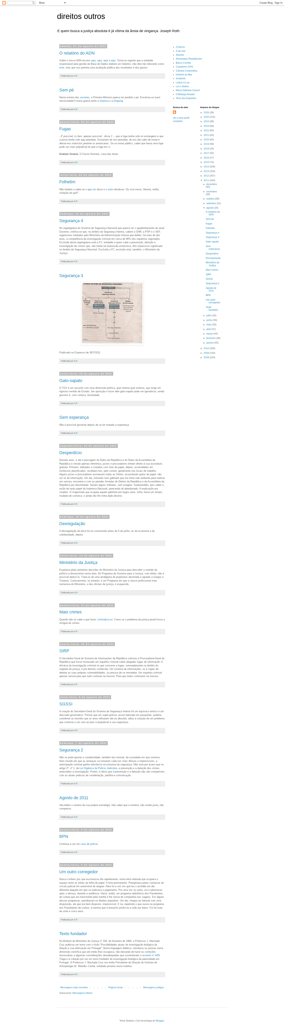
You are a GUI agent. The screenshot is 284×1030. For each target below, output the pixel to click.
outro (110, 189)
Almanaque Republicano (189, 58)
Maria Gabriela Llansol (188, 90)
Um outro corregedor (78, 871)
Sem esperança (74, 417)
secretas (84, 97)
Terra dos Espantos (186, 98)
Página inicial (115, 987)
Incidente (180, 78)
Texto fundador (73, 933)
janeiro (210, 342)
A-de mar (180, 51)
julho (209, 315)
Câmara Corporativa (186, 70)
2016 (207, 157)
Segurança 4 (71, 220)
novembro (211, 191)
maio (209, 324)
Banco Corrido (183, 62)
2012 (207, 175)
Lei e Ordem (182, 86)
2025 (207, 117)
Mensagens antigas (153, 987)
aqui (93, 60)
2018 (207, 148)
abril (209, 329)
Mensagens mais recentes (74, 987)
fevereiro (211, 338)
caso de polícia (89, 843)
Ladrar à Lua (182, 82)
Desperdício (70, 452)
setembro (211, 203)
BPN (63, 836)
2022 (207, 130)
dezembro (211, 184)
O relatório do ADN (77, 53)
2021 (207, 135)
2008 (207, 357)
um (94, 189)
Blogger (160, 1020)
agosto (210, 207)
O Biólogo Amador (185, 94)
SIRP (64, 650)
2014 (207, 166)
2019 (207, 144)
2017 (207, 153)
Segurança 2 (71, 750)
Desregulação (72, 523)
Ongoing (118, 100)
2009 (207, 353)
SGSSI (65, 704)
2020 (207, 139)
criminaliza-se (105, 619)
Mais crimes (70, 612)
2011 (207, 180)
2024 (207, 121)
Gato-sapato (70, 380)
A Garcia (180, 47)
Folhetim (67, 181)
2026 (207, 112)
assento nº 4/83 (151, 955)
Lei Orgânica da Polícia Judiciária (98, 768)
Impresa (104, 100)
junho (209, 320)
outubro (210, 198)
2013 (207, 171)
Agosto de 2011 (73, 797)
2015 (207, 162)
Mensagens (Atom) (82, 993)
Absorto (180, 55)
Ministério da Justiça (78, 562)
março (209, 333)
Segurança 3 (71, 275)
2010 (207, 348)
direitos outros (81, 16)
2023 (207, 126)
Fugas (65, 128)
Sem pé (66, 90)
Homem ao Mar (184, 74)
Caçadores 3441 (184, 66)
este (61, 67)
